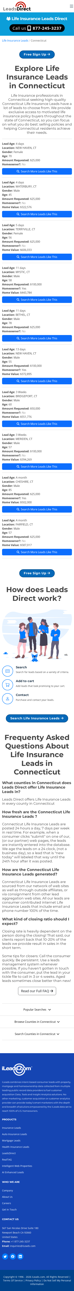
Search (21, 667)
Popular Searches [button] (35, 1009)
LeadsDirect (9, 1153)
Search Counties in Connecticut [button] (35, 1034)
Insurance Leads (11, 1127)
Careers (6, 1203)
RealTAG (7, 1159)
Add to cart (25, 681)
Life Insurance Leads (15, 40)
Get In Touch (9, 1209)
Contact (22, 695)
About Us (7, 1196)
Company (7, 1190)
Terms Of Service (13, 1280)
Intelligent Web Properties (17, 1166)
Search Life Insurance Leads (35, 718)
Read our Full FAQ (35, 991)
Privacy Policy (33, 1280)
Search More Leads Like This (39, 171)
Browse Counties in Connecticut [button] (35, 1022)
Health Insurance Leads (15, 1146)
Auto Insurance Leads (14, 1134)
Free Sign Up (35, 54)
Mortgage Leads (11, 1140)
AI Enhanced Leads (13, 1172)
